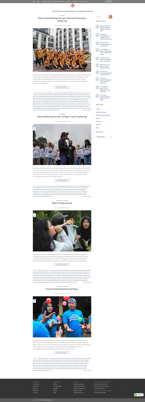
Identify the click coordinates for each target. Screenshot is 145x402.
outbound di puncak (84, 273)
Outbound (62, 15)
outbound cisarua (78, 187)
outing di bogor (53, 99)
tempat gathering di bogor (39, 108)
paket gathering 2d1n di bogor (78, 101)
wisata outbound (47, 196)
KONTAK (74, 1)
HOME (38, 1)
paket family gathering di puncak (48, 101)
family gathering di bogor (75, 94)
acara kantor (50, 92)
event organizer (40, 94)
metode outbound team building (80, 360)
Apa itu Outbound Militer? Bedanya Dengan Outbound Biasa (105, 28)
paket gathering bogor (72, 189)
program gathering (37, 106)
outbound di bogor (74, 273)
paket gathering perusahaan (47, 103)
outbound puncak (45, 99)
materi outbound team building (73, 272)
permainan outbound (78, 192)
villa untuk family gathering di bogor (51, 109)
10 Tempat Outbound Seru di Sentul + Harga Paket (105, 97)
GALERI (81, 1)
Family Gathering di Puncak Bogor (62, 289)
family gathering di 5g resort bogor (61, 94)
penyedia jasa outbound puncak (82, 104)
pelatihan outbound (37, 192)
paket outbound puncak (71, 191)
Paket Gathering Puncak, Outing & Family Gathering (62, 116)
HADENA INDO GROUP (57, 1)
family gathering (48, 94)
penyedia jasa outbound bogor (67, 104)
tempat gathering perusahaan (66, 108)
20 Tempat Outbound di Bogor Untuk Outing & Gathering (105, 81)
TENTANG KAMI (46, 1)
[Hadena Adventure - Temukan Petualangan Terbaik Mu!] (72, 6)
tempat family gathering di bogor (81, 106)
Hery (68, 25)
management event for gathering (70, 98)
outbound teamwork (59, 275)
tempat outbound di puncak (61, 282)
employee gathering (67, 92)
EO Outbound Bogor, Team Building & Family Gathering (105, 89)
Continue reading (62, 87)
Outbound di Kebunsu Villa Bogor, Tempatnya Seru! (106, 73)
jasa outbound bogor (47, 98)
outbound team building (47, 275)
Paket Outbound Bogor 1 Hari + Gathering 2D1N (105, 66)
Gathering (62, 114)
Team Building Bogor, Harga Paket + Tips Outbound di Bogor (105, 52)
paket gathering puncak (60, 103)
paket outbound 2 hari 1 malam (73, 103)
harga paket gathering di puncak (62, 96)
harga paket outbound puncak (77, 96)
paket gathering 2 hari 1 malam (64, 101)
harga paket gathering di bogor (46, 96)
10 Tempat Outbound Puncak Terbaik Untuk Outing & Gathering (106, 36)
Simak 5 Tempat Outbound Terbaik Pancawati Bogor (105, 59)
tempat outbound (37, 282)
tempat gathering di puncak (52, 108)
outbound (80, 98)
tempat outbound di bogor (80, 108)
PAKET (68, 1)
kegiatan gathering (56, 98)
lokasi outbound (61, 272)
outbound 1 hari (87, 98)
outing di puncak (62, 99)
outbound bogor (37, 99)
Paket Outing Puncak (62, 203)
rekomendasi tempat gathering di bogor (51, 106)
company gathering (58, 92)
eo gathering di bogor (78, 92)
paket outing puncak (41, 104)
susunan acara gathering (67, 106)
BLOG (86, 1)
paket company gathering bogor (73, 99)
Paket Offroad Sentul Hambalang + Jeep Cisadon (106, 44)
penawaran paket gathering (53, 104)
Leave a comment (87, 109)
